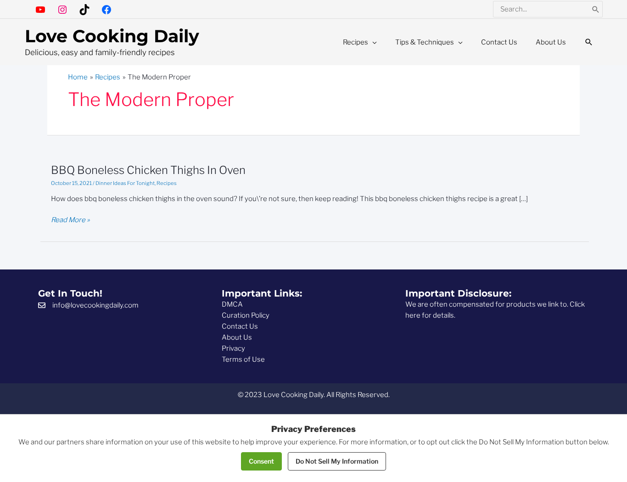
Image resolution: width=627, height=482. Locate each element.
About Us (237, 337)
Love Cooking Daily (112, 36)
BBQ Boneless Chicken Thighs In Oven (148, 170)
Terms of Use (243, 359)
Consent (261, 461)
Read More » (70, 220)
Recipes (167, 183)
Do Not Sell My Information (337, 461)
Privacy (233, 348)
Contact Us (240, 326)
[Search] (595, 9)
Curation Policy (245, 315)
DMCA (232, 304)
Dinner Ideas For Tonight (125, 183)
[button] (588, 42)
